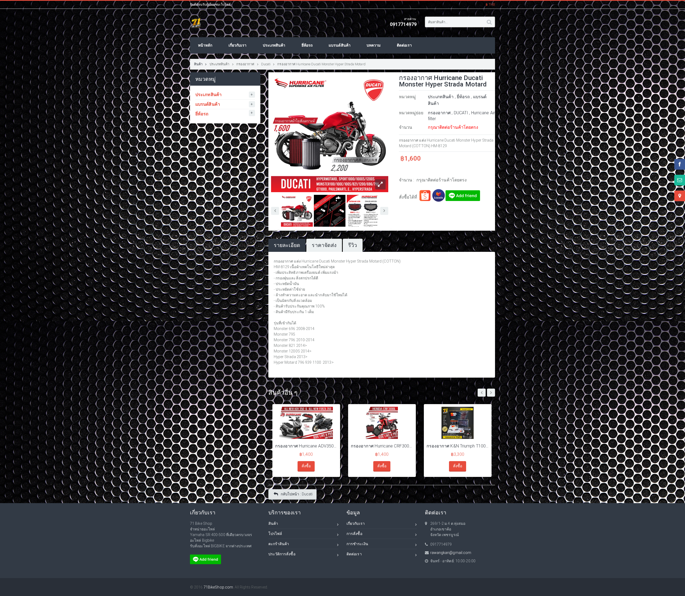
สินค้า (198, 64)
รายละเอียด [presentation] (287, 245)
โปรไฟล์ (275, 534)
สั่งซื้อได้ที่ (408, 197)
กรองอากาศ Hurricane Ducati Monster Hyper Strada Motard (321, 64)
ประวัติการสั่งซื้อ (281, 554)
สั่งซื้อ (306, 466)
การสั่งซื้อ (354, 534)
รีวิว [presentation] (352, 245)
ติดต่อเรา (354, 554)
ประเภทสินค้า (220, 64)
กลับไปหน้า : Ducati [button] (297, 494)
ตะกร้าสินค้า (278, 544)
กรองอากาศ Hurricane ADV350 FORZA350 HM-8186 (306, 446)
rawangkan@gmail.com (450, 553)
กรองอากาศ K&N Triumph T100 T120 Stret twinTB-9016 (458, 446)
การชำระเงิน (357, 544)
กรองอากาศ (245, 64)
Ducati (266, 64)
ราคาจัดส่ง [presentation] (324, 245)
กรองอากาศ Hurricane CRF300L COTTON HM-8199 (382, 446)
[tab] (287, 245)
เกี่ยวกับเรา (356, 523)
